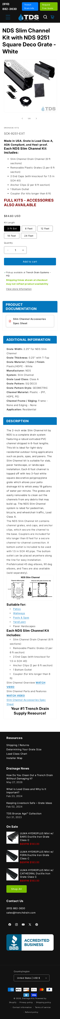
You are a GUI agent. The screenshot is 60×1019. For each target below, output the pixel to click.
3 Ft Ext (12, 228)
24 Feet (28, 235)
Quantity (8, 243)
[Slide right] (36, 118)
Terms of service (43, 1007)
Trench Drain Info (29, 6)
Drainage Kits (28, 998)
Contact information (22, 1007)
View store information (19, 289)
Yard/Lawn (19, 621)
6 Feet (29, 228)
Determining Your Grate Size (23, 749)
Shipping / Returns (17, 745)
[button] (45, 16)
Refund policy (31, 1012)
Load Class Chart (16, 753)
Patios (17, 608)
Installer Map (14, 758)
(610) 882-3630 (15, 908)
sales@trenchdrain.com (21, 912)
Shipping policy (43, 1002)
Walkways (19, 613)
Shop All (16, 888)
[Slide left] (22, 118)
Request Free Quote (47, 6)
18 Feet (11, 235)
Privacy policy (26, 1002)
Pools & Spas (21, 617)
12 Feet (45, 228)
